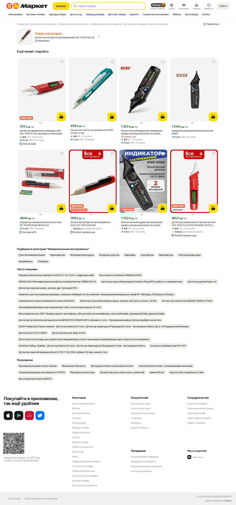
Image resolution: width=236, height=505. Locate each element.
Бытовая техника (81, 413)
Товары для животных (83, 471)
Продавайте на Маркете (143, 461)
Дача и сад (77, 451)
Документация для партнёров (146, 466)
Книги (75, 456)
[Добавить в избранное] (62, 62)
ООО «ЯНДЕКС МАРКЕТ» (219, 496)
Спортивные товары (82, 466)
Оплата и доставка (140, 408)
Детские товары (80, 480)
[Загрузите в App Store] (8, 419)
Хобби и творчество (82, 447)
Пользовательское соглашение (41, 498)
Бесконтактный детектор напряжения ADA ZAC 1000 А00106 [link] (90, 223)
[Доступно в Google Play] (18, 419)
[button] (209, 457)
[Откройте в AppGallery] (29, 419)
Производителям (196, 413)
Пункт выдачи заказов (199, 418)
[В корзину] (61, 117)
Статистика (14, 498)
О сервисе (136, 418)
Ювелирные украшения (84, 485)
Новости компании (197, 403)
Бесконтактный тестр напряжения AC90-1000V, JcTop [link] (92, 131)
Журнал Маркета (140, 427)
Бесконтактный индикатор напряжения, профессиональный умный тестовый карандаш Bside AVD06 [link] (142, 132)
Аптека (76, 437)
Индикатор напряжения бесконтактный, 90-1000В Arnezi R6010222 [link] (41, 223)
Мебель (76, 408)
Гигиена (76, 418)
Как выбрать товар (140, 403)
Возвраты (136, 423)
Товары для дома (81, 432)
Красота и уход (80, 442)
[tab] (15, 15)
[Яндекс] (228, 500)
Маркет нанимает (196, 423)
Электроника (79, 423)
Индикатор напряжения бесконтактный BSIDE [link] (192, 132)
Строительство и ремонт (85, 476)
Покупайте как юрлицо (143, 413)
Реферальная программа (200, 408)
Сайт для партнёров (141, 471)
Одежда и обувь (80, 427)
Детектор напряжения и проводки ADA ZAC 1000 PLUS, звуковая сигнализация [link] (41, 132)
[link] (32, 255)
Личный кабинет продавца (145, 456)
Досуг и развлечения (83, 403)
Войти (223, 6)
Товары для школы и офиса (86, 461)
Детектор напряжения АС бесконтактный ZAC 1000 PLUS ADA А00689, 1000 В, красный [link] (193, 224)
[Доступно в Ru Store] (39, 419)
